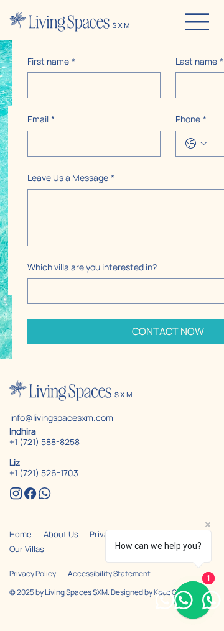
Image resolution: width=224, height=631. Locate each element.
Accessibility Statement (109, 573)
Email (41, 119)
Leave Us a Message (70, 177)
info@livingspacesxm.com (61, 417)
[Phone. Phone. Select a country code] (196, 143)
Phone (191, 119)
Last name (199, 61)
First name (51, 61)
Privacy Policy (32, 573)
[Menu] (196, 21)
